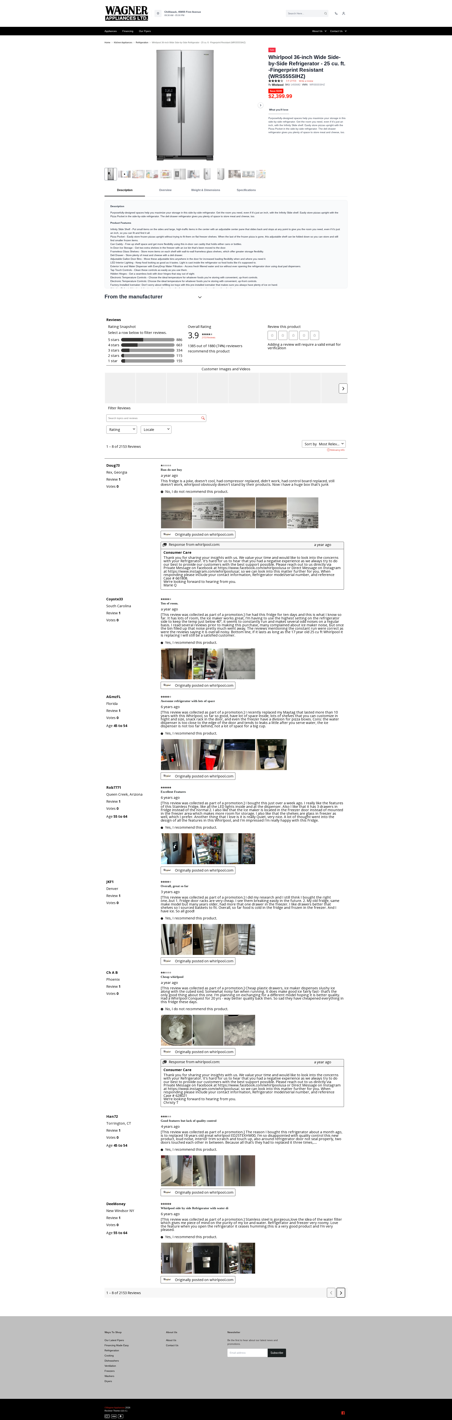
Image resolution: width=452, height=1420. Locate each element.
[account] (343, 13)
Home (107, 42)
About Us (171, 1340)
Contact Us (172, 1345)
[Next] (260, 105)
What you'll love (278, 109)
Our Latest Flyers (114, 1340)
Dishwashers (112, 1360)
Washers (109, 1376)
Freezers (110, 1371)
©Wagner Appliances (115, 1407)
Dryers (108, 1381)
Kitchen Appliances (123, 42)
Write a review (306, 81)
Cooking (109, 1355)
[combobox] (307, 13)
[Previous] (109, 105)
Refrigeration (142, 42)
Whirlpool (278, 84)
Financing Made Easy (117, 1345)
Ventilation (110, 1365)
